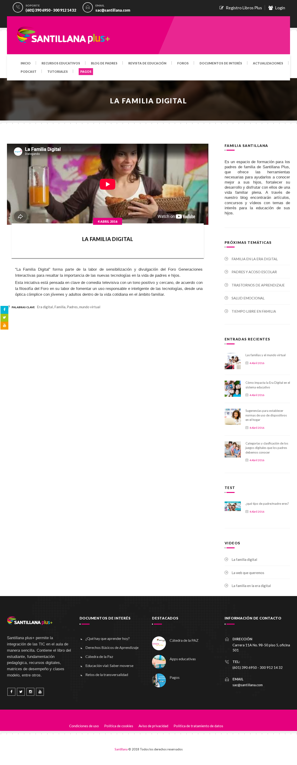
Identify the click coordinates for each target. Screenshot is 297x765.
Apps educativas (183, 659)
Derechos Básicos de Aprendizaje (112, 647)
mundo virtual (89, 307)
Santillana (121, 749)
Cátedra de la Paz (99, 656)
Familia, (60, 307)
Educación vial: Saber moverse (109, 665)
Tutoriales (57, 71)
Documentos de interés (221, 63)
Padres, (73, 307)
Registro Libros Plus (243, 7)
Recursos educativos (61, 63)
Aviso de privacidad (153, 726)
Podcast (28, 71)
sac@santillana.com (112, 10)
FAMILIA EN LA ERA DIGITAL (255, 259)
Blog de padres (104, 63)
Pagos (175, 677)
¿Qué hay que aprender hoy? (107, 638)
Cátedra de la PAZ (184, 640)
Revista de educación (147, 63)
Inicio (26, 63)
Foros (183, 63)
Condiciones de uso (84, 726)
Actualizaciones (268, 63)
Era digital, (45, 307)
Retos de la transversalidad (106, 674)
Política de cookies (118, 726)
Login (279, 7)
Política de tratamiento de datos (198, 726)
